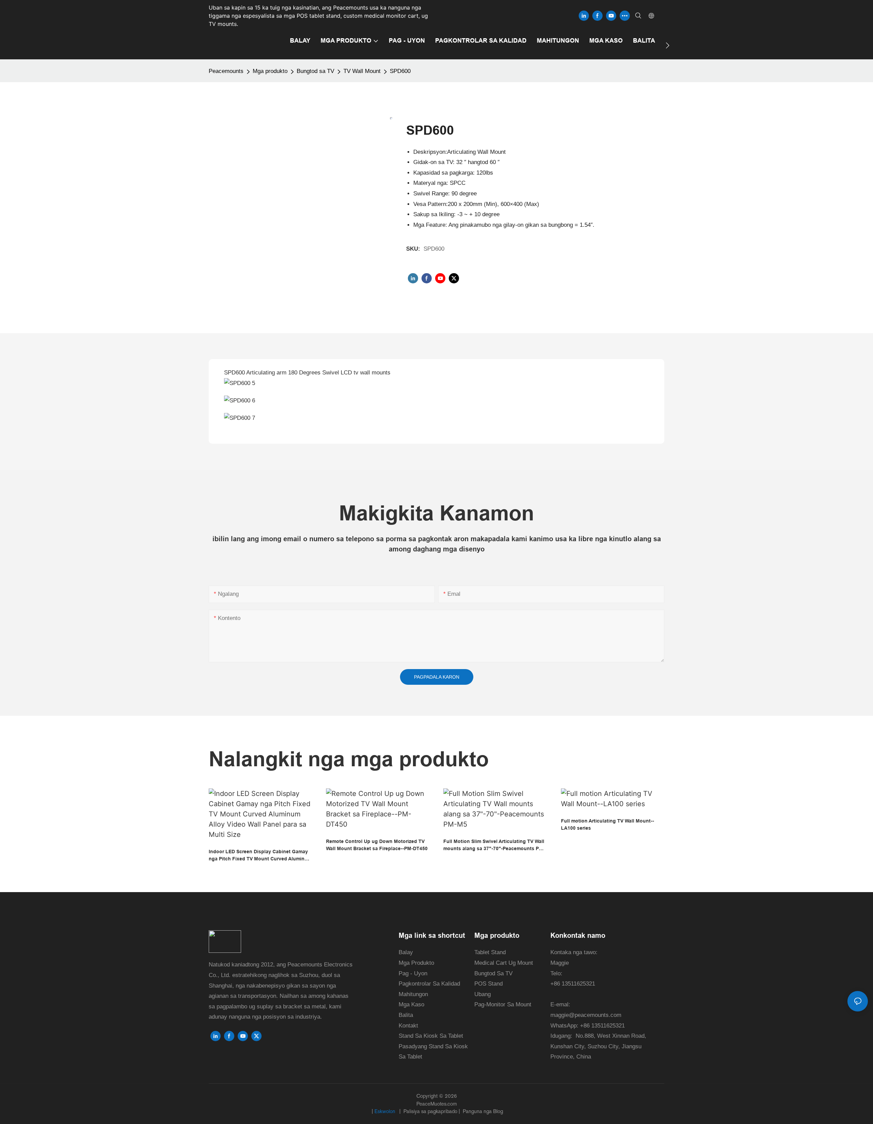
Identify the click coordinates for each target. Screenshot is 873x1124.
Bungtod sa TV (315, 71)
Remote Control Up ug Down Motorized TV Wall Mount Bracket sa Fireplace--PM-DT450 (377, 845)
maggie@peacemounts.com (585, 1015)
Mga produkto (270, 71)
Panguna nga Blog (482, 1111)
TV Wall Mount (362, 71)
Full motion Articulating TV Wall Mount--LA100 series (607, 824)
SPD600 (400, 71)
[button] (667, 45)
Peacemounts (226, 71)
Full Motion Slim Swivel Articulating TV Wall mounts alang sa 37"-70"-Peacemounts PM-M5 (494, 845)
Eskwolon (385, 1111)
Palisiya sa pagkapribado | (431, 1111)
